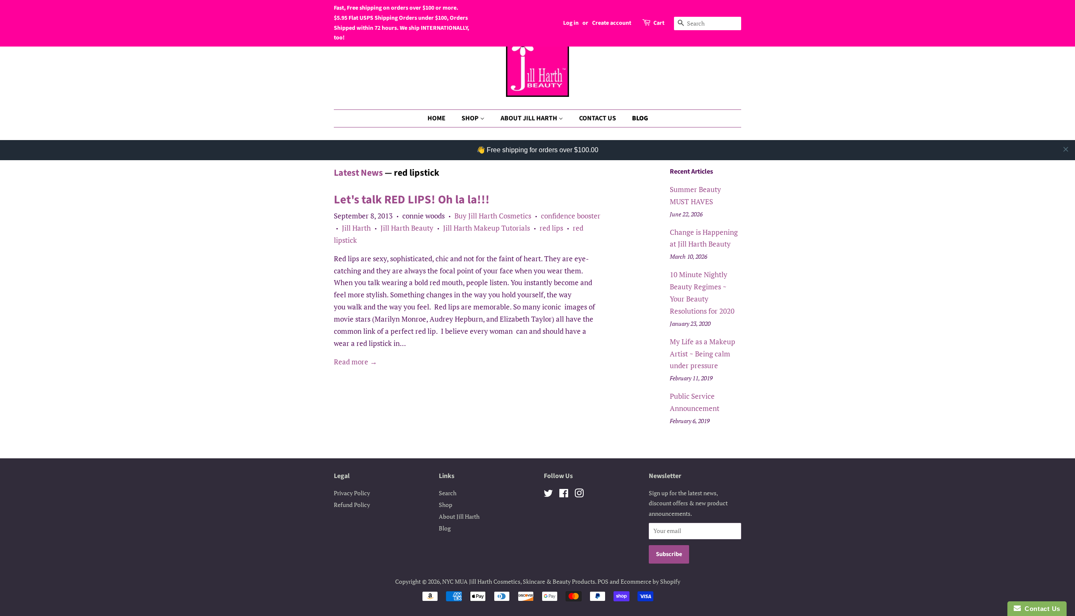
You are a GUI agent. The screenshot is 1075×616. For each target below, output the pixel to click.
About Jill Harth (459, 516)
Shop (445, 505)
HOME (436, 118)
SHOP (470, 118)
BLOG (640, 118)
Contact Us (1040, 608)
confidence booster (570, 216)
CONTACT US (597, 118)
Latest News (358, 172)
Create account (611, 23)
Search (447, 493)
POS (603, 581)
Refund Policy (352, 505)
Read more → (355, 361)
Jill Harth (356, 228)
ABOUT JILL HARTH (529, 118)
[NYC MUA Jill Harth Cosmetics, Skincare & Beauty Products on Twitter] (548, 495)
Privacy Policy (352, 493)
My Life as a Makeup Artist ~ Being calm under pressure (702, 354)
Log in (571, 23)
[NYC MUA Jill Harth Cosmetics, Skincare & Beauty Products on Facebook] (564, 495)
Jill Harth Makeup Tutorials (486, 228)
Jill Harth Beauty (406, 228)
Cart (658, 23)
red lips (551, 228)
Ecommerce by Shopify (650, 581)
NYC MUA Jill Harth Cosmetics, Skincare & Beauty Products (518, 581)
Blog (445, 528)
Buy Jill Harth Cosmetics (492, 216)
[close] (1065, 149)
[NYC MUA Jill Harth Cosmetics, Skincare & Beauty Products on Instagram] (579, 495)
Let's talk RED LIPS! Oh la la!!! (412, 199)
